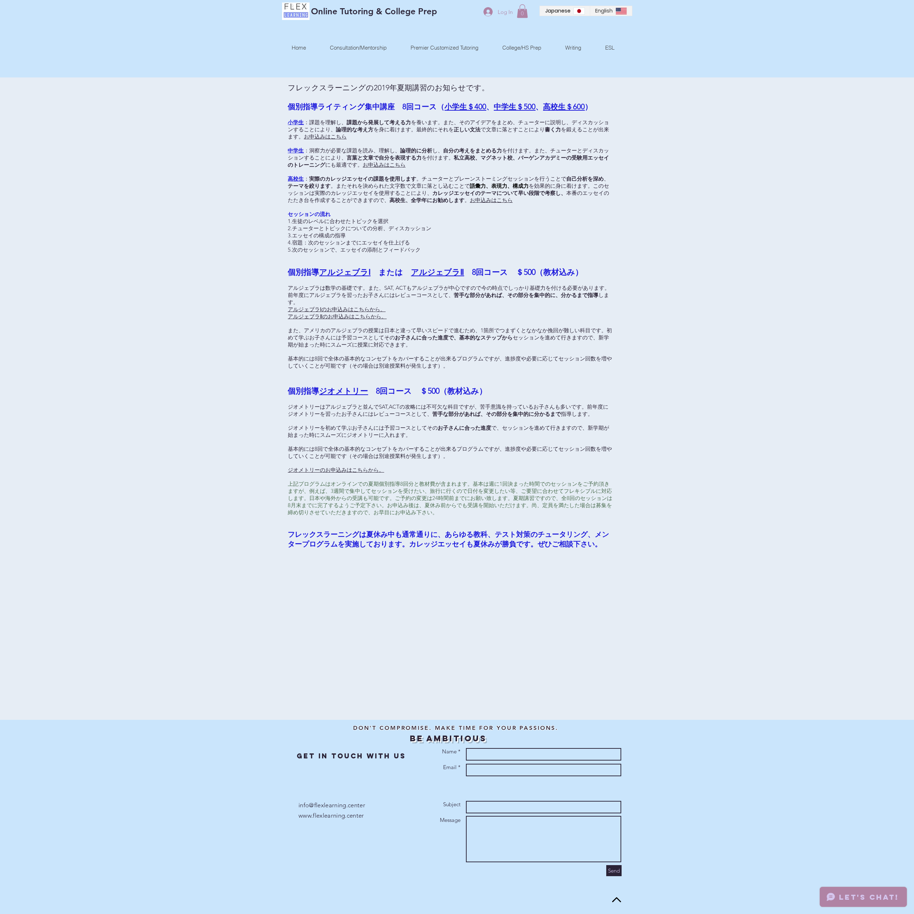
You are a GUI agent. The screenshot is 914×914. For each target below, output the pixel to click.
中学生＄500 (515, 106)
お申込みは (376, 164)
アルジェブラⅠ (345, 272)
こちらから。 (369, 309)
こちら (398, 164)
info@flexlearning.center (331, 805)
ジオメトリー (343, 391)
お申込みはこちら (325, 136)
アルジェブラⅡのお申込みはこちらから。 (337, 316)
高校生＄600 (564, 106)
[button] (522, 11)
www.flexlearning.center (331, 815)
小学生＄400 (465, 106)
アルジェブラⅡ (437, 272)
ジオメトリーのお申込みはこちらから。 (336, 469)
